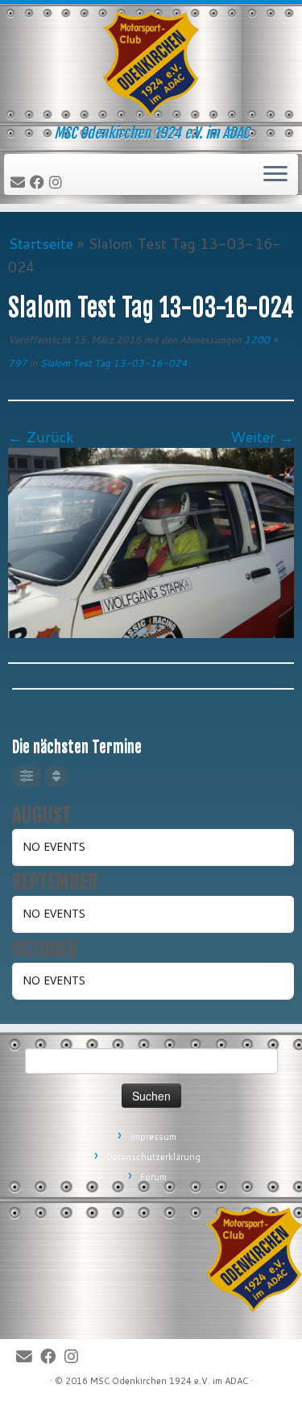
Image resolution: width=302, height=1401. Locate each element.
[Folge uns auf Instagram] (58, 183)
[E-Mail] (20, 183)
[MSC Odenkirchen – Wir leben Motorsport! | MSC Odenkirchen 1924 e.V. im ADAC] (151, 64)
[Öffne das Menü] (275, 175)
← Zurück (41, 436)
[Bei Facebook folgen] (39, 183)
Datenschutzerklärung (153, 1156)
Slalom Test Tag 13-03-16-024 (113, 363)
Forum (153, 1177)
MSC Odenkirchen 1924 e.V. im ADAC (169, 1380)
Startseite (40, 243)
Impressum (153, 1136)
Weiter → (262, 436)
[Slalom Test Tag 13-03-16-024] (151, 541)
